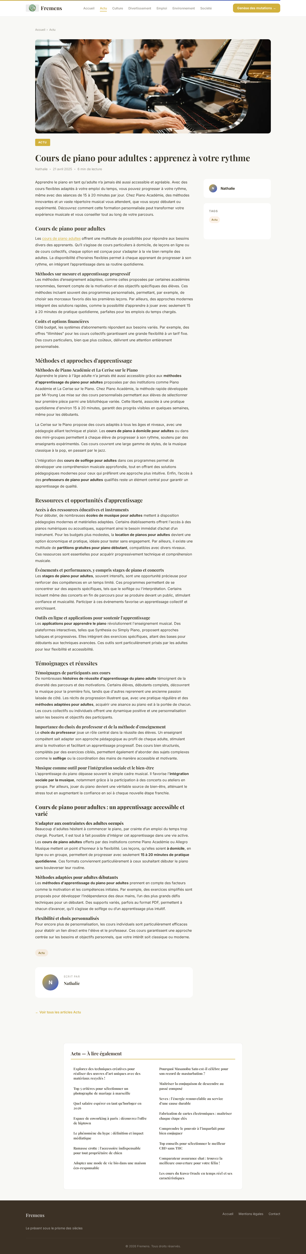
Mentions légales (251, 1214)
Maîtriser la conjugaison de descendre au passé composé (191, 1086)
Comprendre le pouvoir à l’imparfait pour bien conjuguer (192, 1130)
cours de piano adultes (61, 238)
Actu (103, 8)
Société (206, 8)
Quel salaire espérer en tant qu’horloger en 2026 (107, 1105)
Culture (117, 8)
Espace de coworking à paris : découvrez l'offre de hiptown (110, 1120)
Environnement (183, 8)
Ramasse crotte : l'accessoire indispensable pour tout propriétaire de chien (107, 1150)
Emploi (162, 8)
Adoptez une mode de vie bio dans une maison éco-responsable (109, 1165)
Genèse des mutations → (256, 8)
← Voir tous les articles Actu (58, 1012)
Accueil (89, 8)
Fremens (51, 7)
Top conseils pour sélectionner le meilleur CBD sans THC (192, 1145)
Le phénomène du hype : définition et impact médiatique (108, 1135)
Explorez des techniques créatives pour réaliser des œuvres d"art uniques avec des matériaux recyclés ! (106, 1074)
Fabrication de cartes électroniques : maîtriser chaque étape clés (195, 1115)
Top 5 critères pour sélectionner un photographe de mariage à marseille (101, 1090)
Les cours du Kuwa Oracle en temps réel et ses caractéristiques (195, 1175)
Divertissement (139, 8)
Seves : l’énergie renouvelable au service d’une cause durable (191, 1101)
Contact (274, 1214)
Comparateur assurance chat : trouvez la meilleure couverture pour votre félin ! (190, 1160)
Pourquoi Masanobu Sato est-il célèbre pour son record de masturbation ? (193, 1071)
